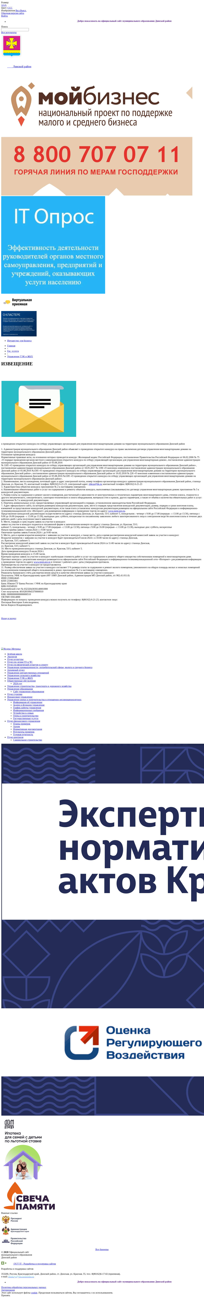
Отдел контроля (15, 737)
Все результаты (9, 32)
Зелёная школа (14, 654)
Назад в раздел (8, 618)
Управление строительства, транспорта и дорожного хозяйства (39, 686)
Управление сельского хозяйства (23, 675)
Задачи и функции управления (28, 705)
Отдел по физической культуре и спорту (27, 664)
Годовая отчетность (23, 734)
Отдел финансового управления (23, 721)
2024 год (17, 683)
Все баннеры (102, 1249)
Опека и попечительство (25, 715)
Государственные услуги (25, 718)
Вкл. (18, 10)
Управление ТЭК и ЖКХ (20, 356)
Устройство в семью (23, 713)
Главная (11, 345)
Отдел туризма (14, 694)
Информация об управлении (27, 702)
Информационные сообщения (28, 710)
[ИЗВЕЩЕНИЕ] (38, 409)
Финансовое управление (19, 697)
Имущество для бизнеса (19, 340)
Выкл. (23, 10)
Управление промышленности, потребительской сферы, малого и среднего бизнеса (49, 667)
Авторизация (8, 1290)
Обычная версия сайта (12, 13)
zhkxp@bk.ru (95, 484)
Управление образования (20, 689)
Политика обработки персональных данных (23, 1287)
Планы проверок (21, 724)
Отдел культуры (15, 659)
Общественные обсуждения (21, 681)
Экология (12, 656)
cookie (34, 1292)
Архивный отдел (15, 670)
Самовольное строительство (27, 740)
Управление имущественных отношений (28, 672)
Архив (16, 726)
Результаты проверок (23, 732)
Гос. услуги (13, 351)
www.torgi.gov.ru (116, 511)
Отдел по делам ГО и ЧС (20, 662)
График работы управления (27, 707)
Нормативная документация (27, 729)
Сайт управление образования (28, 691)
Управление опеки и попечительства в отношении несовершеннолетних (44, 699)
